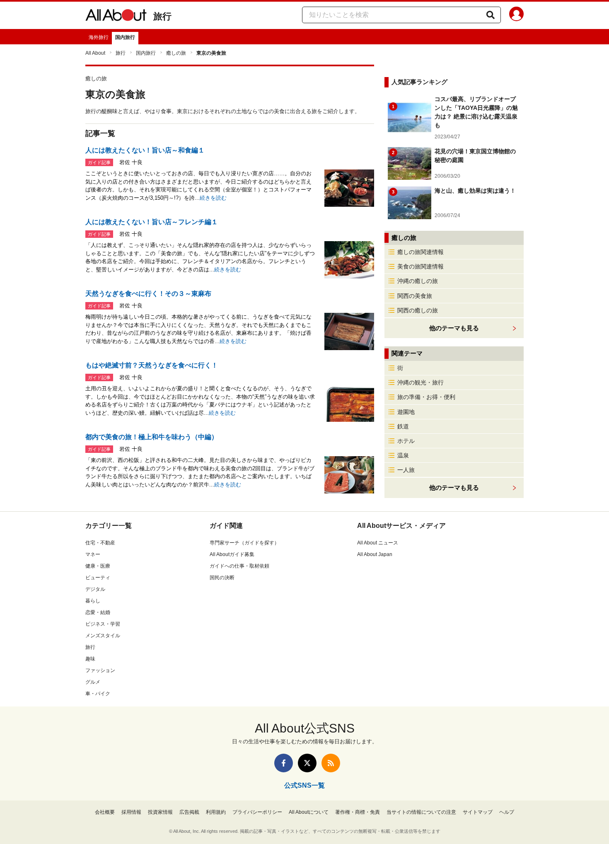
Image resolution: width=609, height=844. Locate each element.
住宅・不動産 (100, 543)
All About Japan (374, 554)
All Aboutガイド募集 (232, 554)
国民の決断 (222, 577)
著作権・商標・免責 (357, 812)
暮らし (92, 601)
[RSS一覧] (330, 763)
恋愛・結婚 (97, 612)
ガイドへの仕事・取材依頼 (239, 566)
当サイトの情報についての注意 (421, 812)
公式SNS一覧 (304, 785)
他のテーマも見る (454, 487)
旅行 (162, 16)
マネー (92, 554)
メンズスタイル (102, 635)
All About (95, 53)
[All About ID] (516, 15)
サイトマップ (478, 812)
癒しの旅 (176, 53)
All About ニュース (377, 543)
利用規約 (216, 812)
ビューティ (97, 577)
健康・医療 (97, 566)
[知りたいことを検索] (490, 15)
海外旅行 (99, 37)
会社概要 (105, 812)
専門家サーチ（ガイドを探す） (244, 543)
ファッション (100, 670)
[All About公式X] (307, 763)
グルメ (92, 682)
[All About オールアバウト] (116, 16)
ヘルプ (506, 812)
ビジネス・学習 (102, 624)
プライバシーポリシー (257, 812)
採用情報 (131, 812)
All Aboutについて (309, 812)
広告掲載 (189, 812)
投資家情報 (160, 812)
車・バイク (97, 693)
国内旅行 (125, 37)
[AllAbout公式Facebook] (283, 763)
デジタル (95, 589)
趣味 (90, 659)
